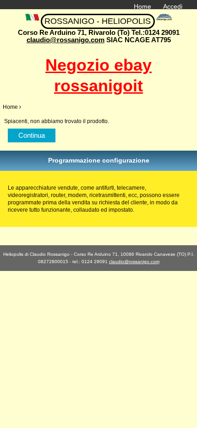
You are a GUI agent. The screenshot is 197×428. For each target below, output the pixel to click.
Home (142, 6)
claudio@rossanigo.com (65, 40)
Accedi (172, 6)
